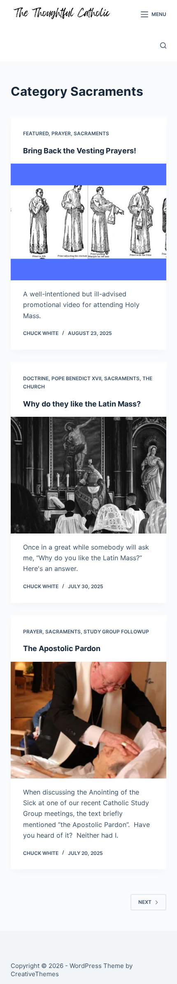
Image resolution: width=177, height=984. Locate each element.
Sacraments (91, 133)
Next (144, 902)
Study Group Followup (116, 631)
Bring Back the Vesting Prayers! (79, 150)
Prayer (61, 133)
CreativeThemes (35, 974)
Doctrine (36, 378)
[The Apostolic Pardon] (88, 720)
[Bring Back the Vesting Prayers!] (88, 222)
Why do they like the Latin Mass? (82, 404)
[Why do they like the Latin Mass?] (88, 475)
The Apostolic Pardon (61, 648)
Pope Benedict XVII (76, 378)
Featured (36, 133)
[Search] (163, 45)
